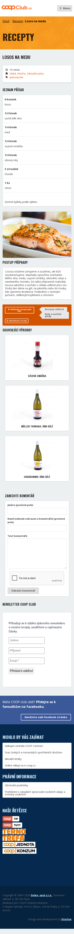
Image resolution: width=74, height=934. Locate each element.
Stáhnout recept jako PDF (20, 310)
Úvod (6, 21)
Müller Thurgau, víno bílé (37, 426)
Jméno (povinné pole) (20, 505)
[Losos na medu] (37, 235)
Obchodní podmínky (16, 785)
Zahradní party (35, 73)
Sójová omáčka (37, 376)
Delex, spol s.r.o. (41, 895)
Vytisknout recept (18, 320)
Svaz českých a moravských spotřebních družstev (33, 752)
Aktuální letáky (13, 759)
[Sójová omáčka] (37, 354)
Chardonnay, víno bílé (37, 477)
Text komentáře (17, 536)
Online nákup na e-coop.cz (20, 765)
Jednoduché (16, 77)
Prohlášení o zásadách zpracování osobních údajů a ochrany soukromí (35, 793)
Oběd (13, 73)
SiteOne (66, 919)
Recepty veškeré (54, 309)
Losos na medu (35, 21)
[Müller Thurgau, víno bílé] (37, 404)
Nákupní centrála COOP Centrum (24, 746)
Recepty (18, 21)
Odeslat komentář (23, 590)
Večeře (21, 73)
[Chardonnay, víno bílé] (37, 454)
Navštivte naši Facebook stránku (46, 717)
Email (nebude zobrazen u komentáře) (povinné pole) (36, 520)
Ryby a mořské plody (53, 315)
